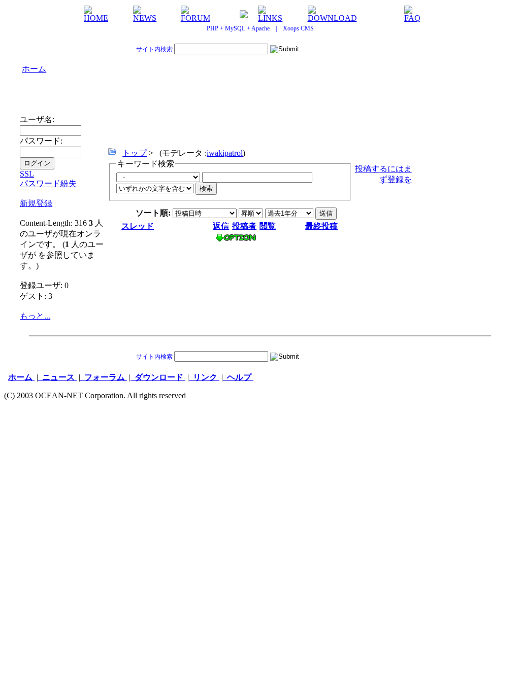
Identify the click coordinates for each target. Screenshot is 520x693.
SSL (27, 173)
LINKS (270, 18)
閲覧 (267, 226)
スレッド (137, 226)
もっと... (35, 315)
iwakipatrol (225, 153)
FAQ (412, 18)
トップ (134, 153)
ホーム (34, 68)
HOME (96, 18)
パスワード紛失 (48, 183)
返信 (221, 226)
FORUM (195, 18)
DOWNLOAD (332, 18)
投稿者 (244, 226)
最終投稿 (321, 226)
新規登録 (36, 203)
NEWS (144, 18)
